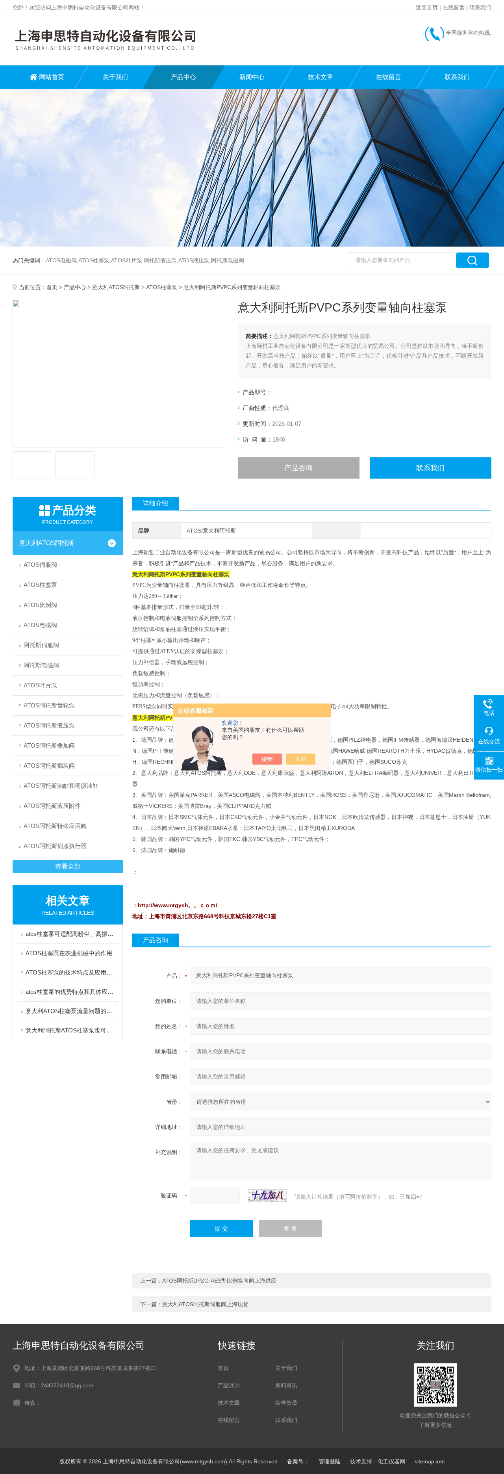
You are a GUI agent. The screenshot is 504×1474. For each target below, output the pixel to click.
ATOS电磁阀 (40, 625)
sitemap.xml (430, 1461)
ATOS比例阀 (40, 604)
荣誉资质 (286, 1403)
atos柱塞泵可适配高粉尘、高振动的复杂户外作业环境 (72, 933)
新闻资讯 (286, 1385)
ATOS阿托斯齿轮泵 (49, 705)
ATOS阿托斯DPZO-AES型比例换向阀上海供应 (219, 1280)
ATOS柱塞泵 (161, 287)
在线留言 (454, 7)
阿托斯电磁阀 (41, 665)
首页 (51, 287)
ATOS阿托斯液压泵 (49, 725)
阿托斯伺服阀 (41, 645)
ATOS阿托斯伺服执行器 (55, 846)
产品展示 (229, 1385)
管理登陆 (330, 1461)
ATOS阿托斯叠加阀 (49, 745)
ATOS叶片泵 (40, 685)
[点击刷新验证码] (267, 1195)
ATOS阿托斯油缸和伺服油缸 (61, 785)
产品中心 (183, 77)
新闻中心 (252, 77)
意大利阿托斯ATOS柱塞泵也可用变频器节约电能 (72, 1030)
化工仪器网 (391, 1461)
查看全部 (67, 866)
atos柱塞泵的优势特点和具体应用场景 (72, 991)
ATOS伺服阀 (40, 564)
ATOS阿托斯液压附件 (52, 805)
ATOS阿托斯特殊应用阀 (55, 825)
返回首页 (427, 7)
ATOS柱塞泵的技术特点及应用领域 (72, 972)
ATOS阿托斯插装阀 (49, 765)
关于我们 (115, 77)
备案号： (298, 1461)
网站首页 (51, 77)
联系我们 (480, 7)
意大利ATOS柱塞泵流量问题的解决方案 (72, 1011)
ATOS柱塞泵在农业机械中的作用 (69, 953)
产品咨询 (298, 468)
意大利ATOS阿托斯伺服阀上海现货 (205, 1304)
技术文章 (320, 77)
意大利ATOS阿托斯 (116, 287)
